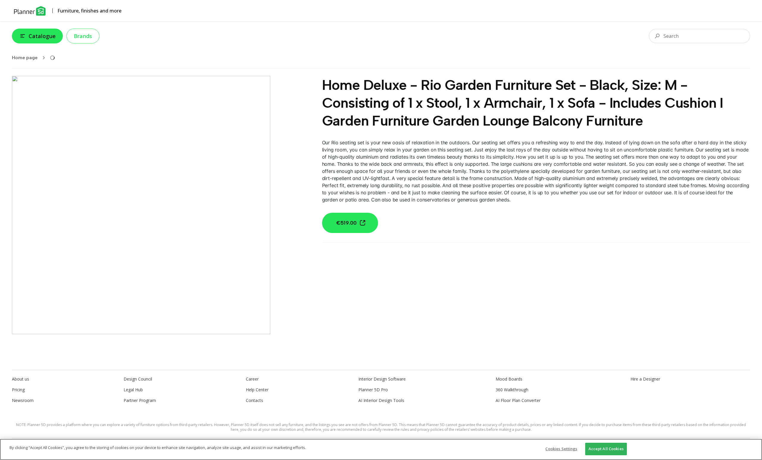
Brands (83, 36)
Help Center (257, 389)
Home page (25, 57)
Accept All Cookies (606, 448)
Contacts (254, 400)
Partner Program (140, 400)
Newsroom (23, 400)
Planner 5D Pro (373, 389)
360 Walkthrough (512, 389)
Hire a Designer (645, 379)
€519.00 (346, 223)
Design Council (138, 379)
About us (20, 379)
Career (252, 379)
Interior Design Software (382, 379)
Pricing (18, 389)
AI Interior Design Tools (381, 400)
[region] (381, 449)
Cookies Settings (561, 448)
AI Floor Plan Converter (518, 400)
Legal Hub (133, 389)
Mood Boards (509, 379)
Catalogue (42, 36)
